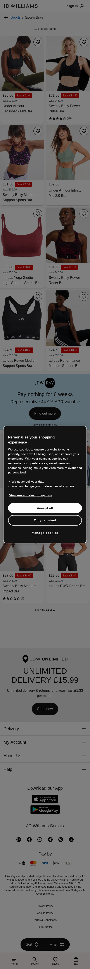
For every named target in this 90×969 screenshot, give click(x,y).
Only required (45, 520)
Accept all (45, 508)
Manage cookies (45, 532)
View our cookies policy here (31, 495)
